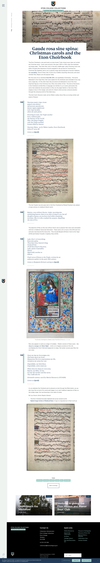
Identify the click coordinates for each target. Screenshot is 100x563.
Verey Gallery (67, 480)
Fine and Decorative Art (69, 541)
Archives (66, 536)
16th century (39, 480)
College (57, 480)
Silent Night (45, 346)
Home (11, 15)
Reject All (76, 560)
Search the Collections (67, 533)
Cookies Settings (66, 560)
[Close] (97, 560)
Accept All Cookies (86, 560)
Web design (42, 557)
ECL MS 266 (67, 339)
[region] (50, 560)
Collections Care (83, 538)
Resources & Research (11, 23)
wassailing (34, 72)
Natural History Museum (82, 535)
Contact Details (82, 540)
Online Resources (69, 531)
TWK (47, 557)
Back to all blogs (53, 485)
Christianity (46, 480)
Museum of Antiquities (84, 531)
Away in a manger (34, 346)
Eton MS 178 (50, 77)
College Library (68, 538)
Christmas (52, 480)
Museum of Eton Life (84, 533)
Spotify (36, 132)
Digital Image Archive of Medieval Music (42, 401)
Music (62, 480)
